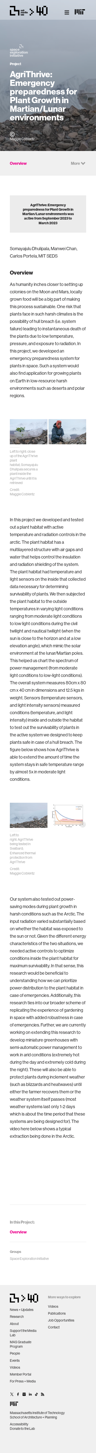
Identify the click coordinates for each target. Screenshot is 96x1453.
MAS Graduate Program (20, 1344)
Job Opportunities (61, 1320)
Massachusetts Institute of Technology (37, 1413)
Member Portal (20, 1374)
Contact (54, 1327)
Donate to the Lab (22, 1428)
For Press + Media (23, 1381)
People (15, 1353)
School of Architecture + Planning (33, 1417)
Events (15, 1360)
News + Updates (21, 1309)
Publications (57, 1313)
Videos (15, 1367)
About (14, 1324)
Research (17, 1316)
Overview (18, 1231)
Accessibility (19, 1424)
